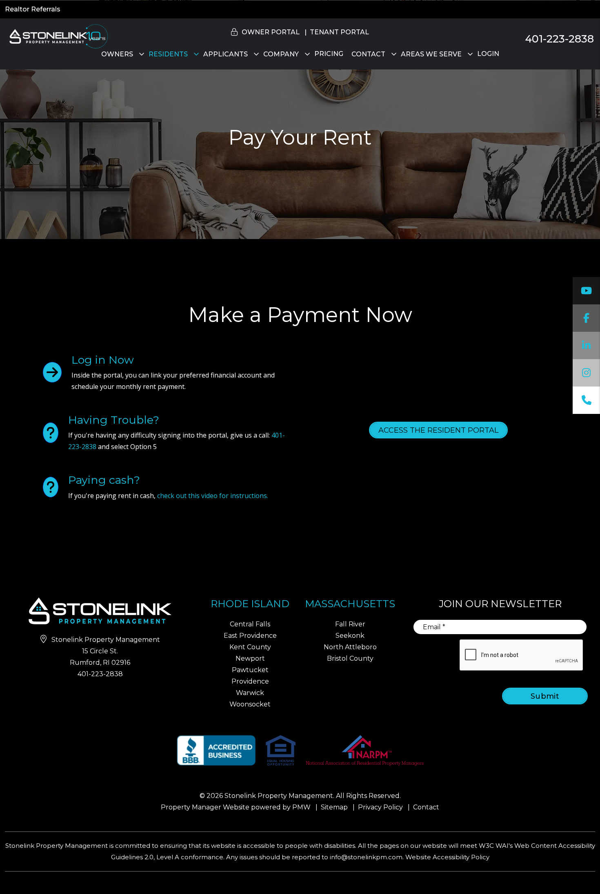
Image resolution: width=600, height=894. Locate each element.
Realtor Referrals (32, 9)
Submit (545, 696)
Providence (250, 681)
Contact (368, 54)
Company (281, 54)
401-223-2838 (559, 39)
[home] (57, 36)
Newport (250, 658)
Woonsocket (250, 704)
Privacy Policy (380, 807)
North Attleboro (350, 647)
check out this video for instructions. (212, 495)
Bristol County (350, 658)
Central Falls (250, 624)
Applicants (225, 54)
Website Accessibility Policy (447, 857)
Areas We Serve (431, 54)
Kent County (250, 647)
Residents (168, 54)
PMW (301, 807)
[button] (586, 290)
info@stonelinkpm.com (366, 857)
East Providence (250, 635)
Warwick (250, 693)
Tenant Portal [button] (339, 32)
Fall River (350, 624)
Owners (117, 54)
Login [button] (488, 54)
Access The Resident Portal (438, 430)
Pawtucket (250, 670)
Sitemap (334, 807)
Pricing (328, 54)
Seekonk (350, 635)
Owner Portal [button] (271, 32)
